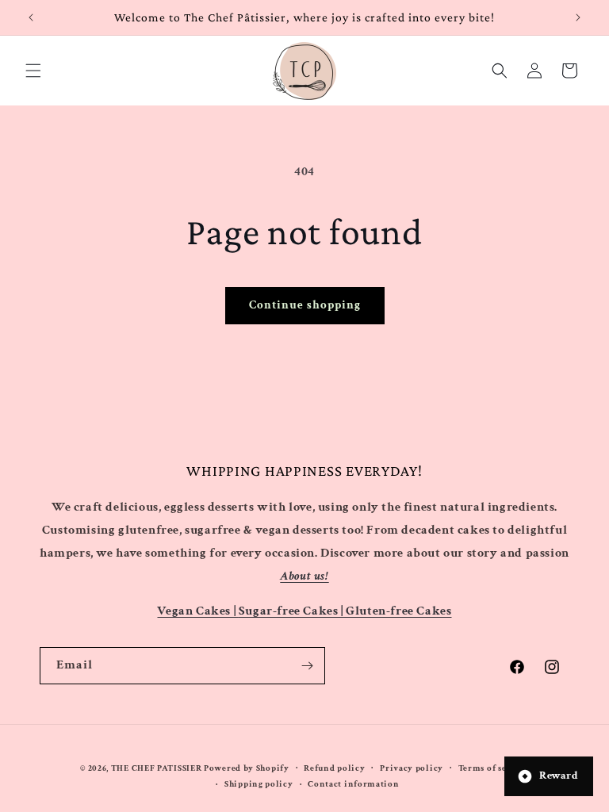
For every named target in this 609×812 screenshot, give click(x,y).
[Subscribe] (306, 665)
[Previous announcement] (30, 17)
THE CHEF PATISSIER (156, 768)
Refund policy (334, 768)
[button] (33, 70)
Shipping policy (258, 784)
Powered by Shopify (246, 768)
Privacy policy (411, 768)
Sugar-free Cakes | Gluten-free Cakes (345, 611)
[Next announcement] (578, 17)
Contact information (353, 784)
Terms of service (493, 768)
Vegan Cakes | (197, 611)
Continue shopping (305, 304)
